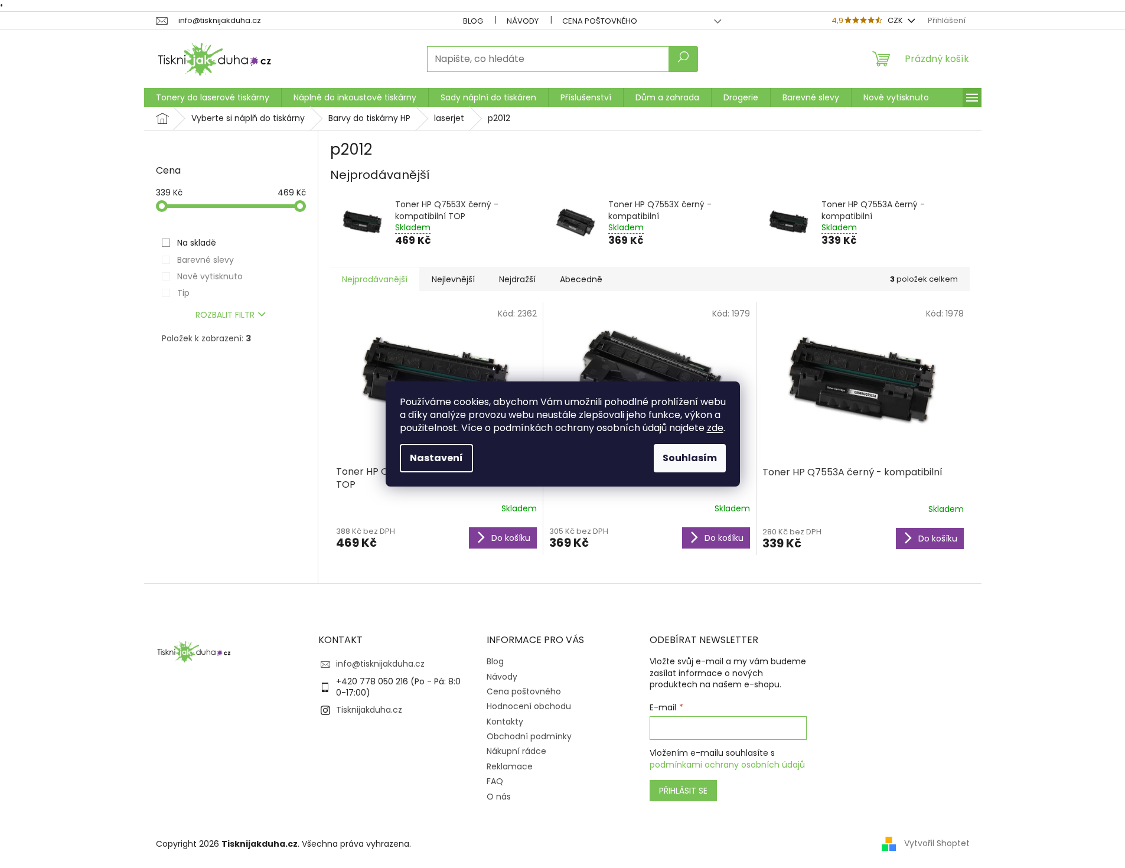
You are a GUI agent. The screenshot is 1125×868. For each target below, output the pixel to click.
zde (715, 428)
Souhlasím (690, 458)
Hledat (683, 59)
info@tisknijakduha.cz (380, 664)
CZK (896, 20)
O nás (499, 796)
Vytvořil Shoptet (937, 843)
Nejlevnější (453, 279)
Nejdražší (517, 279)
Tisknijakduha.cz (369, 710)
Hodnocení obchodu (529, 706)
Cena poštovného (599, 21)
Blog (473, 21)
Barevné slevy (205, 260)
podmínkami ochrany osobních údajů (727, 765)
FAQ (495, 781)
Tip (183, 293)
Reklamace (510, 766)
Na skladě (196, 243)
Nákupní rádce (516, 751)
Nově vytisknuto (210, 276)
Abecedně (581, 279)
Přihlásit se (683, 791)
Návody (523, 21)
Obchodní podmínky (529, 736)
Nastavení (436, 458)
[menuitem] (212, 97)
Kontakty (505, 721)
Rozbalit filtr (225, 315)
